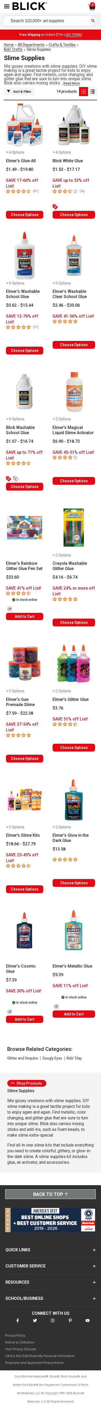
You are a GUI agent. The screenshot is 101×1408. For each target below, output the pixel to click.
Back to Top (48, 1194)
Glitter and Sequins (22, 1058)
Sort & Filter (22, 92)
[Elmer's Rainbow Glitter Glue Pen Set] (24, 528)
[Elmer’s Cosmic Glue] (24, 930)
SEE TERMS (74, 35)
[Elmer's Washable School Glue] (24, 256)
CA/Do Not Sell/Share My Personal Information (40, 1356)
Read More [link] (71, 83)
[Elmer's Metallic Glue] (74, 930)
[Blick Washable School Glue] (24, 392)
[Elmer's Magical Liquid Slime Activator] (74, 392)
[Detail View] (92, 91)
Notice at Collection (19, 1342)
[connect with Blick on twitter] (35, 1323)
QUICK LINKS (17, 1249)
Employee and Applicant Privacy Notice (34, 1363)
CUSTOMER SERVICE (25, 1266)
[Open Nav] (6, 6)
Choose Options (25, 215)
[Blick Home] (29, 6)
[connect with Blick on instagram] (52, 1323)
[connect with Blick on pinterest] (70, 1323)
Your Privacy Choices (20, 1349)
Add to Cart (24, 616)
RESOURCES (17, 1282)
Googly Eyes (52, 1058)
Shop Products (29, 1083)
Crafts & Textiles (62, 45)
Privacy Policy (15, 1335)
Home (9, 45)
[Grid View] (83, 91)
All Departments (31, 45)
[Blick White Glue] (74, 125)
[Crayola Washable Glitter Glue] (74, 528)
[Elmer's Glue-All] (24, 125)
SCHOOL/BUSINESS (24, 1298)
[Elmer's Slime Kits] (24, 800)
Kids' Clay (74, 1058)
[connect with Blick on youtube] (87, 1323)
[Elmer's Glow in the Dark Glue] (74, 800)
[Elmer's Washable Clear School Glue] (74, 256)
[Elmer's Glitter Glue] (74, 664)
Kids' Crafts (13, 49)
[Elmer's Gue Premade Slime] (24, 664)
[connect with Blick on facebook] (17, 1323)
